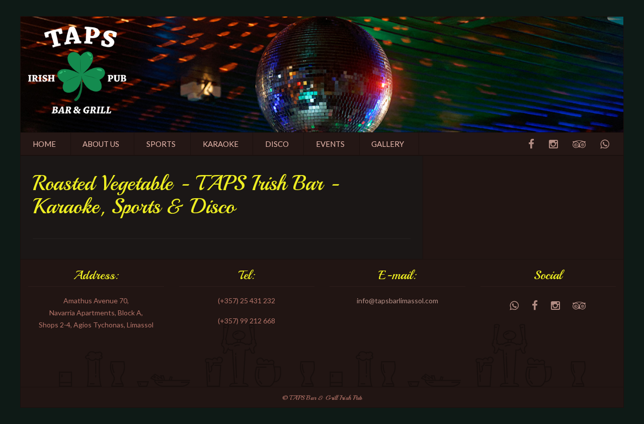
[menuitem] (44, 144)
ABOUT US (101, 143)
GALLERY (387, 143)
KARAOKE (220, 143)
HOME (44, 143)
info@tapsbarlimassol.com (397, 300)
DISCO (277, 143)
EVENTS (330, 143)
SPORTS (161, 143)
